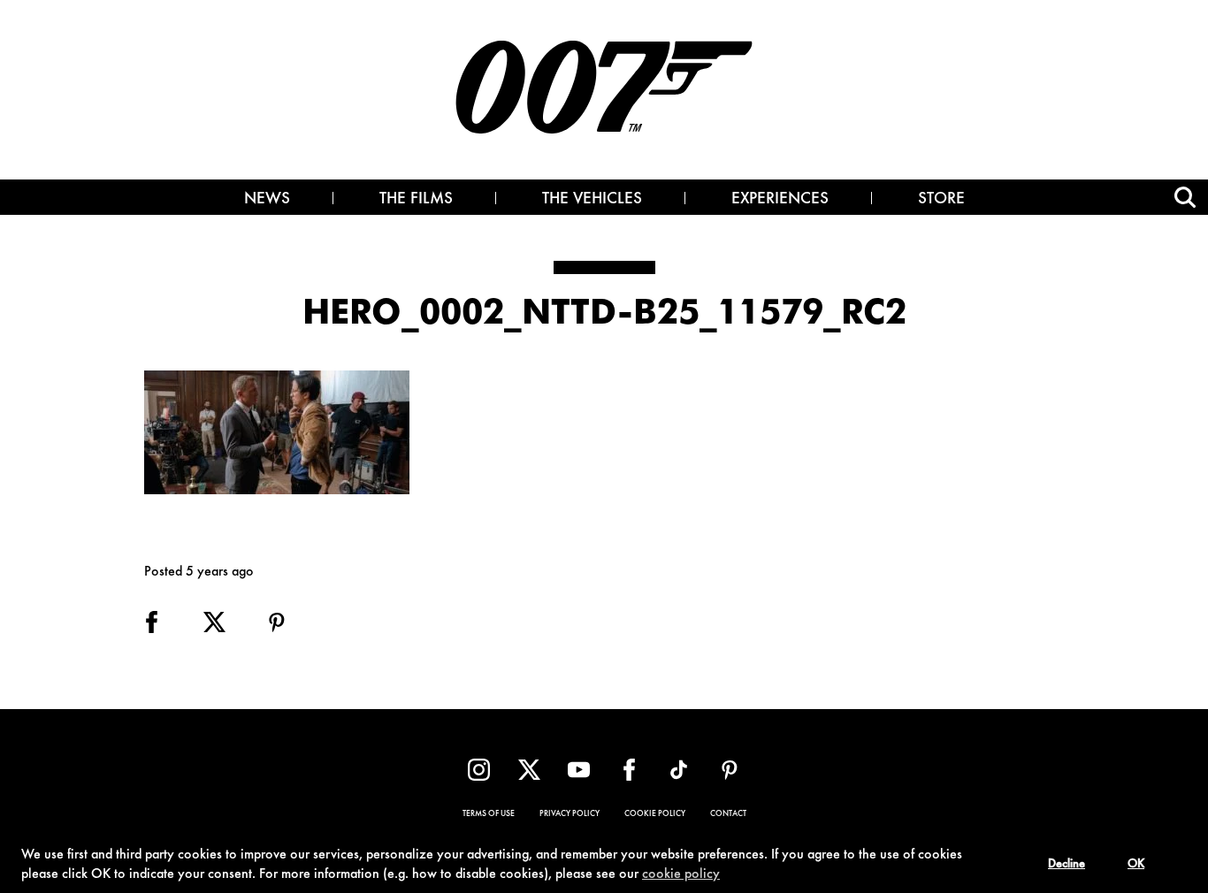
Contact (728, 814)
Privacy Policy (569, 814)
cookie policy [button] (681, 874)
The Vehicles (592, 200)
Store (941, 200)
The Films (416, 200)
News (267, 200)
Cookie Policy (654, 814)
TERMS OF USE (489, 814)
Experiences (780, 200)
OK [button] (1136, 865)
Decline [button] (1066, 865)
